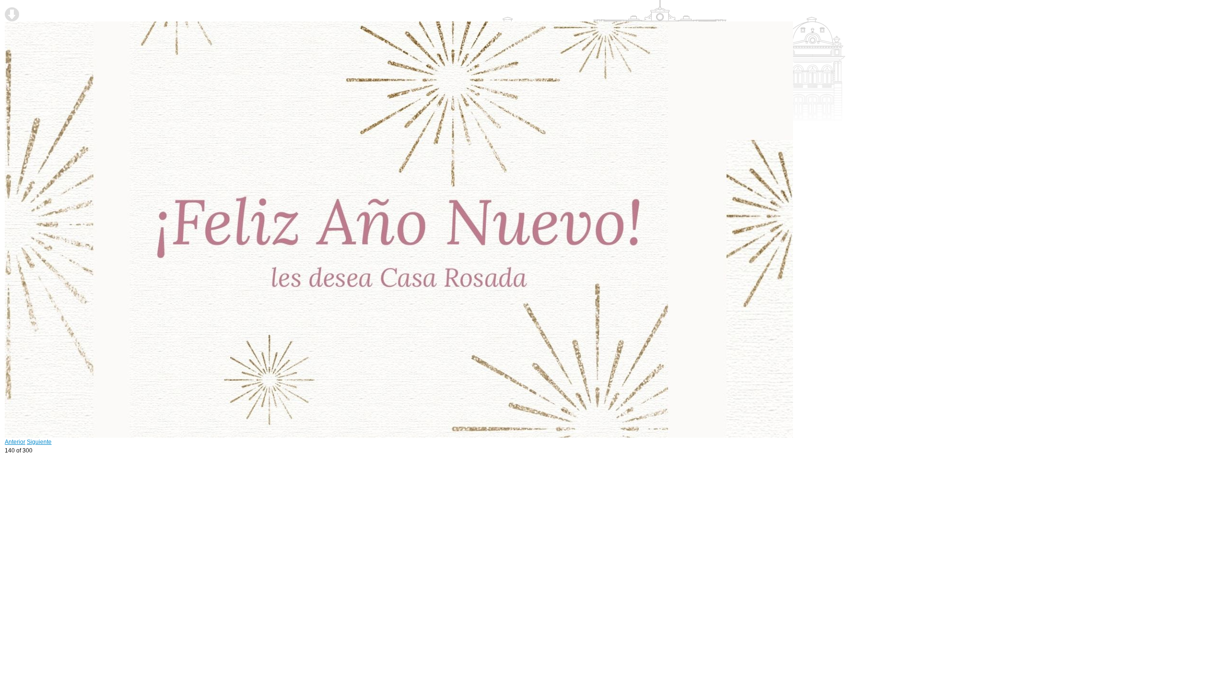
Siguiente (39, 442)
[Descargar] (12, 14)
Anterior (15, 442)
